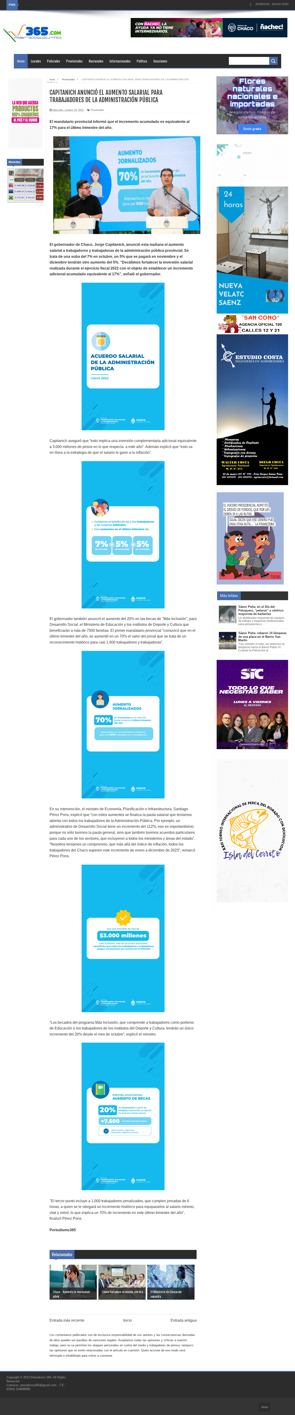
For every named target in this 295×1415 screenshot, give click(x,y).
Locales (36, 60)
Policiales (53, 60)
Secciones (160, 60)
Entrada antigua (184, 1320)
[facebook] (250, 5)
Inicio (21, 60)
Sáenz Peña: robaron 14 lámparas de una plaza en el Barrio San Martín (262, 636)
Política (142, 60)
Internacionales (119, 60)
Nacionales (96, 60)
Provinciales (74, 60)
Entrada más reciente (67, 1320)
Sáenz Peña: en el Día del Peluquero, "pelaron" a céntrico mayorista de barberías (260, 610)
